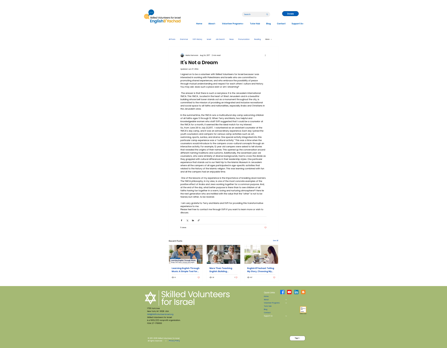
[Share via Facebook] (181, 220)
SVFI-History (197, 39)
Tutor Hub (268, 306)
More (267, 39)
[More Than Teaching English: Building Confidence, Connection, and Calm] (223, 254)
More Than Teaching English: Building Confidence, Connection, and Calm (223, 270)
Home (266, 296)
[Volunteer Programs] (286, 303)
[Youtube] (289, 292)
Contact (267, 313)
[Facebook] (282, 292)
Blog (265, 309)
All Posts (172, 39)
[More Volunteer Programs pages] (243, 23)
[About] (286, 299)
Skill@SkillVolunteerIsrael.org (160, 314)
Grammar (184, 39)
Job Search (220, 39)
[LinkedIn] (296, 292)
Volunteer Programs (272, 303)
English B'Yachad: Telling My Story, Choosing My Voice (260, 270)
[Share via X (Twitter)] (187, 220)
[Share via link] (199, 220)
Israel (209, 39)
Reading (257, 39)
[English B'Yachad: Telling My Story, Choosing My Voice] (261, 254)
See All (275, 240)
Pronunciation (244, 39)
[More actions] (265, 55)
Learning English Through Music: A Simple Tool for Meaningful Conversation (186, 270)
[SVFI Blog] (303, 292)
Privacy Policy (174, 341)
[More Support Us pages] (303, 23)
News (231, 39)
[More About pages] (215, 23)
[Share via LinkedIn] (193, 220)
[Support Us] (286, 316)
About (266, 300)
